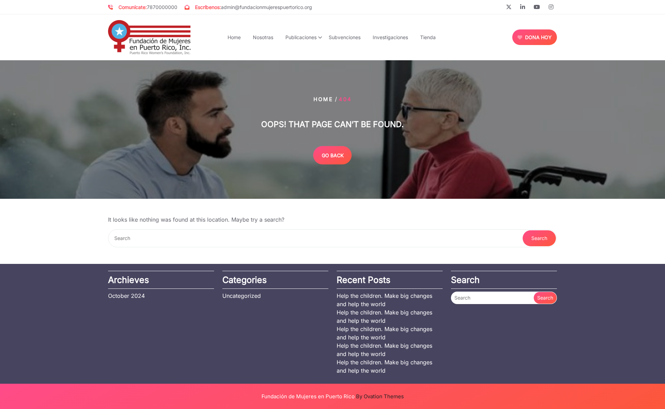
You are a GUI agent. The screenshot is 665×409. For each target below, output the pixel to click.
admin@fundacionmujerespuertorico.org (266, 7)
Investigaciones (390, 37)
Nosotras (263, 37)
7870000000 (162, 7)
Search (539, 238)
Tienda (428, 37)
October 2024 (126, 295)
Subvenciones (345, 37)
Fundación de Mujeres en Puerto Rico (332, 396)
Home (234, 37)
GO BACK (333, 155)
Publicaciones (301, 37)
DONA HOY (538, 37)
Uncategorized (241, 295)
